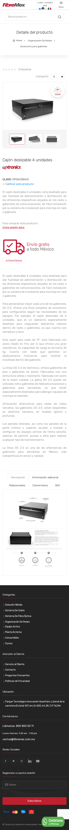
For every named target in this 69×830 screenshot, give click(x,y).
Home (19, 40)
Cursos (9, 643)
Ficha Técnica (15, 260)
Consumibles (12, 637)
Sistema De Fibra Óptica (18, 616)
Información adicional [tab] (45, 477)
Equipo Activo (12, 626)
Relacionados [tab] (17, 485)
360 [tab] (57, 485)
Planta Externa (13, 632)
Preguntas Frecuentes (17, 675)
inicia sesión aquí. (14, 227)
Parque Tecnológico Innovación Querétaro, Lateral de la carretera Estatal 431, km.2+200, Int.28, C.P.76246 (34, 703)
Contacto (10, 669)
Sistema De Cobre (15, 610)
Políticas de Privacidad (17, 681)
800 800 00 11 (25, 726)
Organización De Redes (40, 40)
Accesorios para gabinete (33, 46)
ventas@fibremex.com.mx (19, 739)
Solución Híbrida (13, 604)
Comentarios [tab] (40, 485)
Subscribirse (34, 801)
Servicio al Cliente (14, 664)
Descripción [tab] (18, 477)
